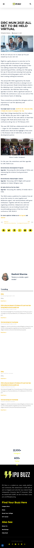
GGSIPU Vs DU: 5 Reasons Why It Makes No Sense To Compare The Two (17, 110)
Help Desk (5, 533)
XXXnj (2, 294)
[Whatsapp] (24, 544)
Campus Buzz (6, 506)
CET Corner (5, 516)
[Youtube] (15, 544)
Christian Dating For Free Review (9, 322)
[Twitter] (9, 544)
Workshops (5, 529)
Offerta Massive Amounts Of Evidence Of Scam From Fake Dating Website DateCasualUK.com (16, 306)
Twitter (3, 218)
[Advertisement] (17, 14)
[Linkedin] (21, 544)
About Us (4, 526)
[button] (3, 4)
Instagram (22, 216)
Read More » (3, 301)
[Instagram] (18, 544)
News (3, 510)
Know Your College (7, 513)
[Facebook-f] (12, 544)
